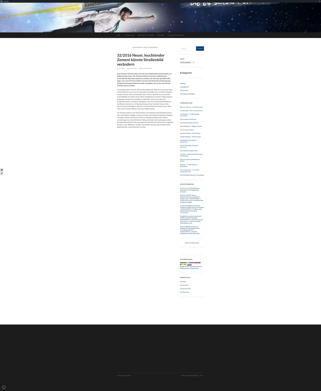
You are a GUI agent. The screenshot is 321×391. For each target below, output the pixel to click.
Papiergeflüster (184, 87)
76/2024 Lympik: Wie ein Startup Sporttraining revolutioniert (191, 210)
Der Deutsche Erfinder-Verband (189, 123)
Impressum (160, 35)
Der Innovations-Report (187, 130)
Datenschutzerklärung (176, 35)
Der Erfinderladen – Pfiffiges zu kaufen (191, 126)
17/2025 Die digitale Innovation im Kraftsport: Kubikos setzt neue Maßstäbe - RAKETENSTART (192, 207)
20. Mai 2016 (121, 68)
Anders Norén (193, 375)
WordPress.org (184, 292)
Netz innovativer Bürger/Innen (189, 150)
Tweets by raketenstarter (192, 243)
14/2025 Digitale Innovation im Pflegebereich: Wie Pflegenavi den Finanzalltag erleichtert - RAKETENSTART (190, 229)
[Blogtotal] (183, 264)
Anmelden (183, 281)
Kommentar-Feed (185, 288)
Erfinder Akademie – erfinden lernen (190, 136)
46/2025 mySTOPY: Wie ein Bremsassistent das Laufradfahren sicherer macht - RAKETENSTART (190, 197)
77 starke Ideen (129, 35)
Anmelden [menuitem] (6, 1)
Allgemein (183, 83)
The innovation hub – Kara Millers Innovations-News (190, 170)
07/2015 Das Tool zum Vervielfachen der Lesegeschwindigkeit (191, 201)
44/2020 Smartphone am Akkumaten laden (190, 232)
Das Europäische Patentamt (188, 119)
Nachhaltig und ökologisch (187, 94)
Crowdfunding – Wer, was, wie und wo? (191, 110)
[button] (3, 387)
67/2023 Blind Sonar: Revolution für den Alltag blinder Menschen (190, 189)
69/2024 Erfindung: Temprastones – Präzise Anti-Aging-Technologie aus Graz (191, 221)
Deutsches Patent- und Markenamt (190, 133)
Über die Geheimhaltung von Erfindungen (192, 175)
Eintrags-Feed (184, 285)
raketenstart (132, 68)
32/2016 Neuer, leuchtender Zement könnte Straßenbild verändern (141, 59)
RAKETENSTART (160, 14)
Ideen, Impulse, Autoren (146, 35)
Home (119, 35)
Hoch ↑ (201, 375)
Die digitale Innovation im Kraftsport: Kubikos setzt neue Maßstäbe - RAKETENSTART (191, 217)
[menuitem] (1, 1)
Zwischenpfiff (184, 90)
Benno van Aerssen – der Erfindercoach (191, 107)
